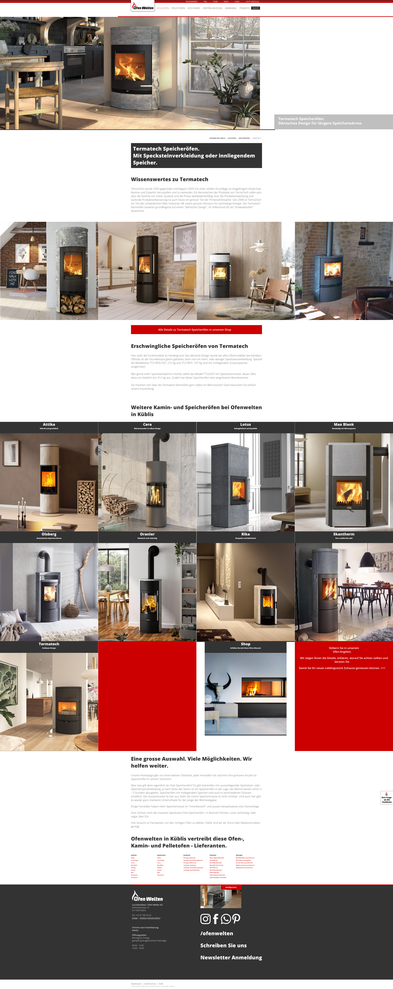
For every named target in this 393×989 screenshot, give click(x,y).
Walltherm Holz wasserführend (245, 865)
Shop (256, 8)
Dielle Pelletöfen (214, 872)
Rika (132, 872)
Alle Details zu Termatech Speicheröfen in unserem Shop (194, 329)
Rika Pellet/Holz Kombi (216, 865)
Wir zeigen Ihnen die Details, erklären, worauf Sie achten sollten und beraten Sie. (344, 659)
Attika (133, 858)
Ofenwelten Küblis (217, 138)
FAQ (205, 1)
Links (237, 1)
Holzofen (163, 8)
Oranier (133, 870)
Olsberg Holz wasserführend (244, 868)
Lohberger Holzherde (190, 865)
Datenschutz (150, 983)
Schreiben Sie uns (223, 945)
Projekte (244, 8)
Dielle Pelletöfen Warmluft (217, 875)
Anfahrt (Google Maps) (150, 917)
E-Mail (135, 917)
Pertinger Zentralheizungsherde (193, 860)
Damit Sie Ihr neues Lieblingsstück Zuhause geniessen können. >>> (342, 668)
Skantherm (134, 875)
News (226, 1)
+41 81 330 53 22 (252, 1)
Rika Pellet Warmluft (216, 863)
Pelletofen (178, 8)
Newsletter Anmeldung (231, 957)
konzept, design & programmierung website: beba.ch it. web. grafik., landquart (152, 986)
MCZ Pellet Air (214, 868)
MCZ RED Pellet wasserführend (245, 858)
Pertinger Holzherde (189, 858)
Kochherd (194, 8)
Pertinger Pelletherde (190, 863)
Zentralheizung (212, 8)
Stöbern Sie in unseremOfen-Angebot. (344, 649)
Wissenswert (192, 1)
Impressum (136, 983)
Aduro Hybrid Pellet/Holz (217, 858)
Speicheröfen (244, 138)
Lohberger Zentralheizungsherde (193, 868)
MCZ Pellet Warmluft (216, 870)
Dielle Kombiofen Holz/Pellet (218, 877)
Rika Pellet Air (214, 860)
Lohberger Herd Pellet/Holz (191, 870)
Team (215, 1)
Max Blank (134, 865)
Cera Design (134, 860)
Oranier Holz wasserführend (244, 863)
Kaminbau (231, 8)
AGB (161, 983)
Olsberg (133, 868)
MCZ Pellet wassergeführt (243, 860)
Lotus (132, 863)
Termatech (134, 877)
